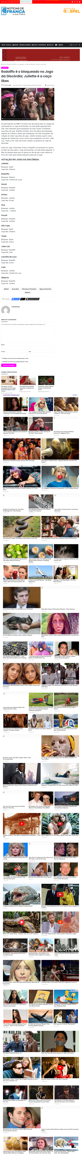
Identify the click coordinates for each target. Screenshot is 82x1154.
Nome (3, 344)
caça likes (16, 289)
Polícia (35, 45)
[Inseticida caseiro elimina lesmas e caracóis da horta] (46, 380)
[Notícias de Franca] (13, 11)
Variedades (8, 64)
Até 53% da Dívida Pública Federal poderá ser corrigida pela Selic (49, 1)
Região (16, 45)
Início (3, 45)
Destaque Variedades (29, 289)
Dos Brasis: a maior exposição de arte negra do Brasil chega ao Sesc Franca (8, 389)
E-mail (3, 351)
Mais (61, 45)
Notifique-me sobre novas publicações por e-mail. (15, 361)
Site (30, 351)
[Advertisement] (41, 30)
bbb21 (7, 289)
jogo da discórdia (45, 289)
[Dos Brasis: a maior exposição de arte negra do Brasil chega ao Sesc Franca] (9, 380)
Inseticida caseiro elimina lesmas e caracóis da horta (45, 388)
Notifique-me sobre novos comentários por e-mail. (16, 358)
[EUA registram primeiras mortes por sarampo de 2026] (28, 380)
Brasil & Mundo (26, 45)
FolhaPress (6, 85)
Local (9, 45)
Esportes (43, 45)
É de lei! (50, 45)
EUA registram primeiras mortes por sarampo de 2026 (27, 388)
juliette (28, 292)
